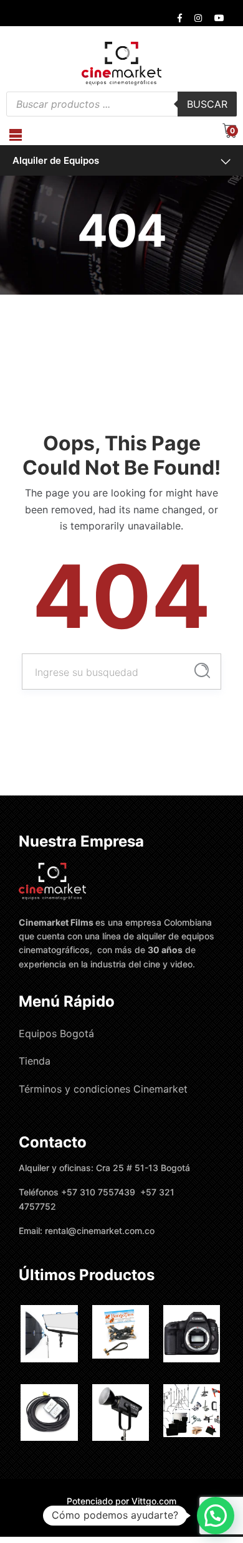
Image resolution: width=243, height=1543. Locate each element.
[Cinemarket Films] (121, 63)
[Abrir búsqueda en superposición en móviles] (121, 104)
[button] (215, 1515)
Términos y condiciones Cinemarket (103, 1089)
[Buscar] (202, 670)
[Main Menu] (15, 135)
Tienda (34, 1061)
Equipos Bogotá (56, 1033)
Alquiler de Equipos (55, 160)
